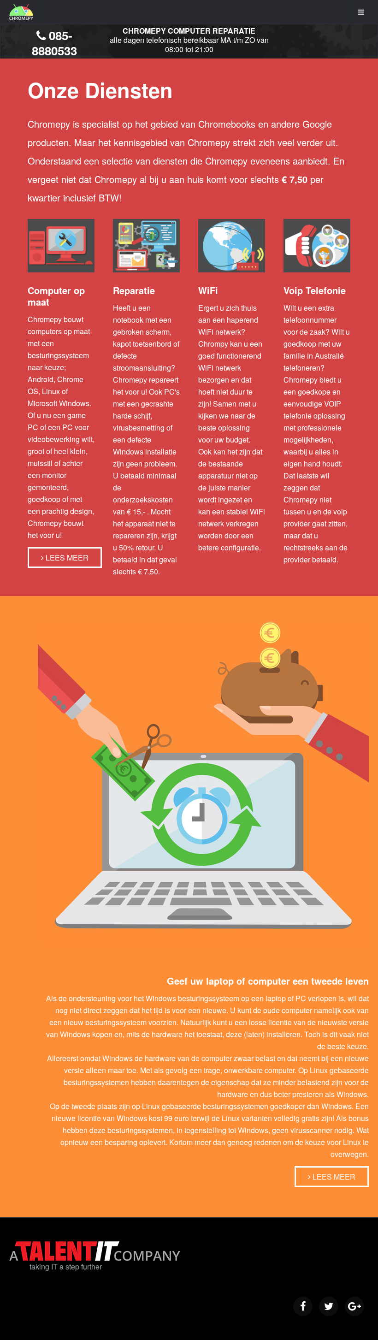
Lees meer (66, 557)
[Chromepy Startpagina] (21, 12)
